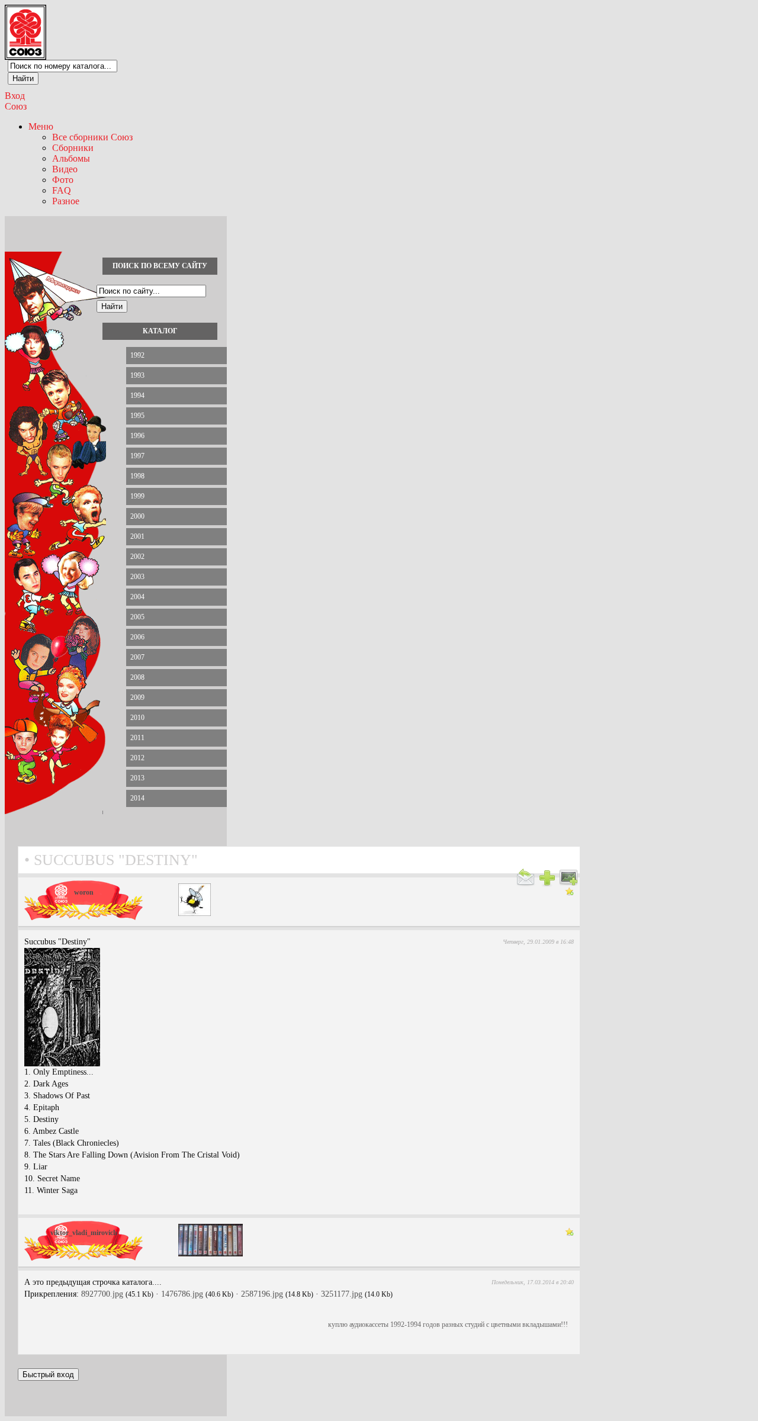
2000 (137, 516)
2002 (137, 556)
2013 (137, 778)
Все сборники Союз (92, 137)
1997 (137, 456)
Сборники (73, 148)
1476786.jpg (182, 1294)
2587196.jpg (262, 1294)
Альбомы (71, 158)
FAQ (61, 190)
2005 (137, 617)
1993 (137, 375)
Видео (65, 169)
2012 (137, 758)
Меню (40, 126)
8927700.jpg (102, 1294)
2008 (137, 677)
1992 (137, 355)
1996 (137, 436)
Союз (16, 106)
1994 (137, 395)
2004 (137, 597)
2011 (137, 738)
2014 (137, 798)
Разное (65, 201)
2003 (137, 577)
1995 (137, 415)
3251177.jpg (341, 1294)
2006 (137, 637)
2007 (137, 657)
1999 (137, 496)
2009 (137, 697)
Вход (15, 96)
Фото (62, 180)
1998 (137, 476)
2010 (137, 717)
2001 (137, 536)
